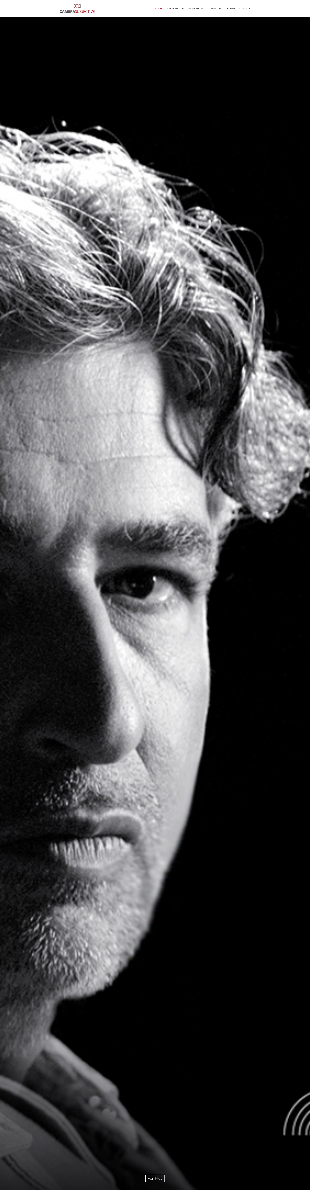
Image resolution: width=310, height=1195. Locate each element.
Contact (244, 8)
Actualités (215, 8)
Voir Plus (155, 1178)
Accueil (158, 8)
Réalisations (196, 8)
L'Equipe (230, 8)
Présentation (175, 8)
